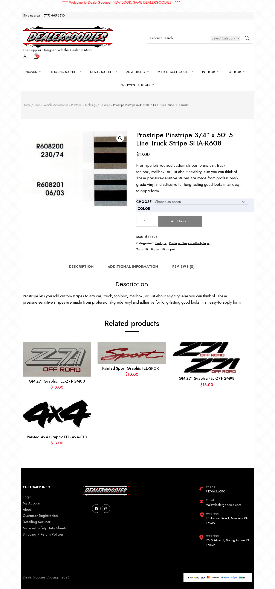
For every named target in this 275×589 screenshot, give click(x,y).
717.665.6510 (215, 491)
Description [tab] (81, 266)
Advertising (135, 72)
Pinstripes (168, 249)
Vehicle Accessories (173, 72)
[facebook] (96, 508)
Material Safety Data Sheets (45, 528)
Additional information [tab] (133, 266)
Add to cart (180, 221)
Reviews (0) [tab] (183, 266)
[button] (120, 138)
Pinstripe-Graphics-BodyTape (189, 243)
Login (27, 497)
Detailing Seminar (36, 521)
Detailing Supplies (63, 72)
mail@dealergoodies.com (223, 505)
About (27, 509)
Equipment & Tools (135, 85)
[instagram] (106, 508)
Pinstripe (160, 243)
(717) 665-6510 (54, 16)
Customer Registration (40, 515)
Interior (208, 72)
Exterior (234, 72)
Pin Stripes (152, 249)
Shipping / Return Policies (43, 534)
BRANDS (31, 72)
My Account (32, 503)
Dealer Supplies (101, 72)
